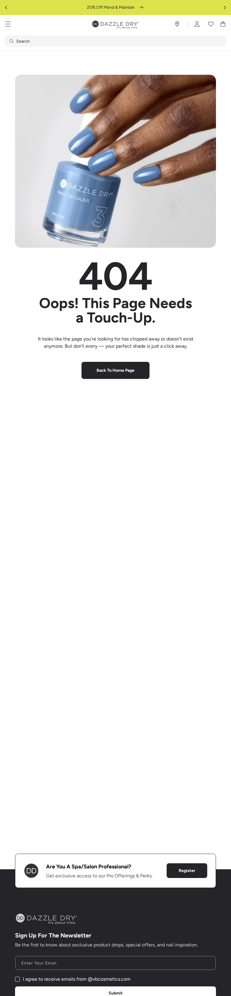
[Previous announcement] (6, 7)
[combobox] (115, 41)
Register (187, 870)
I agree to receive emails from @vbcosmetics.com (77, 979)
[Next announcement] (225, 7)
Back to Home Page (115, 370)
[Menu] (7, 24)
